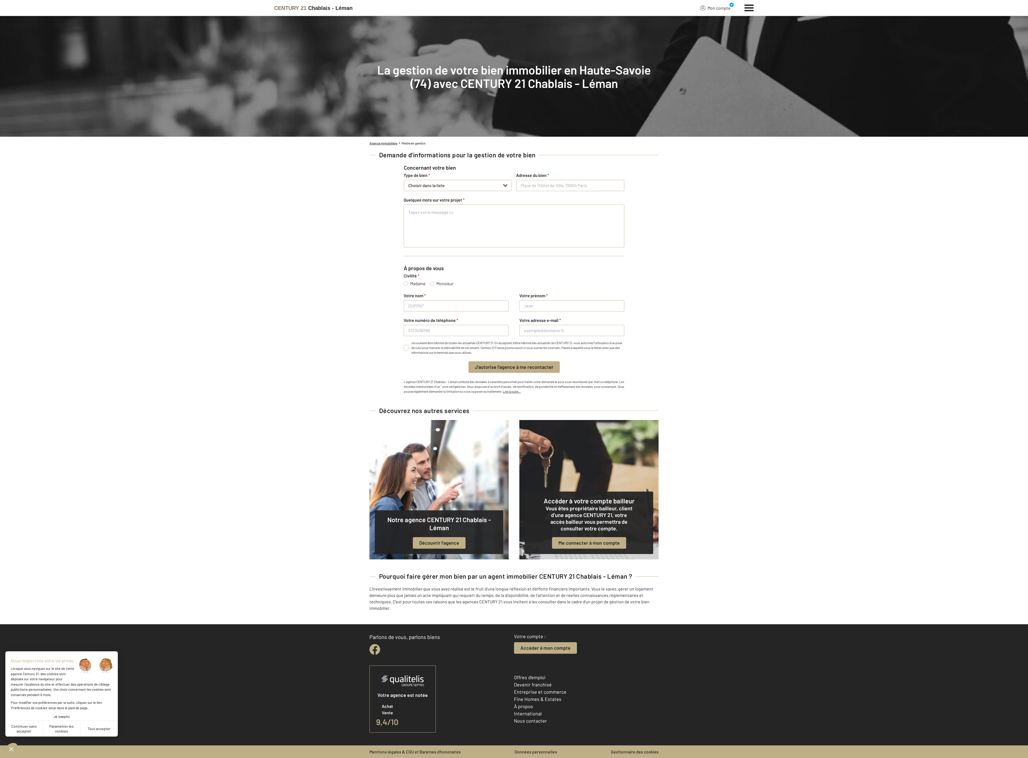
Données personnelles (536, 751)
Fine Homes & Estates (537, 699)
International (528, 713)
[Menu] (749, 7)
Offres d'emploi (530, 677)
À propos (523, 706)
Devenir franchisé (533, 685)
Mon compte (719, 7)
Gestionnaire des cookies (635, 751)
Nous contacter (530, 721)
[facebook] (374, 649)
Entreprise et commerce (540, 692)
